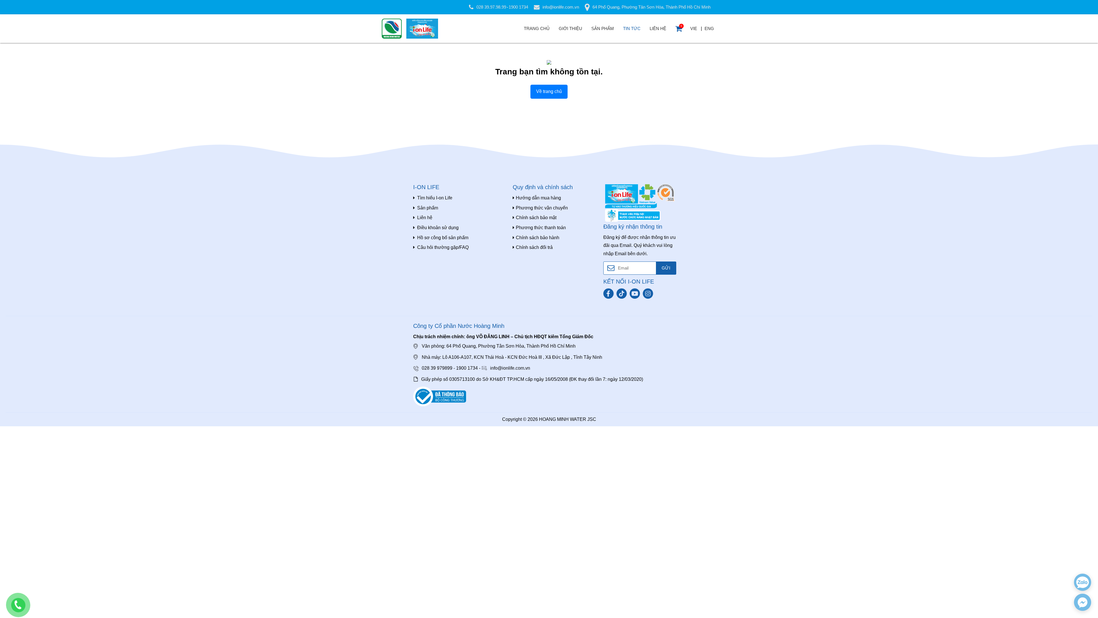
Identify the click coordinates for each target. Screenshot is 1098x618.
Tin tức (631, 28)
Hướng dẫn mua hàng (538, 197)
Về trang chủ (549, 91)
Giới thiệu (570, 28)
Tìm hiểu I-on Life (434, 197)
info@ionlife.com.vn (560, 7)
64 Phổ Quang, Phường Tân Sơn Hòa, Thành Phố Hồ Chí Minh (651, 7)
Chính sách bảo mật (536, 217)
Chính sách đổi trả (534, 247)
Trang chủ (537, 28)
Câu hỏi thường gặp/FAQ (443, 247)
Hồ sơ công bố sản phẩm (442, 237)
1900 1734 (518, 7)
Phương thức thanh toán (541, 227)
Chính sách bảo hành (537, 237)
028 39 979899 (437, 368)
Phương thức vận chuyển (542, 207)
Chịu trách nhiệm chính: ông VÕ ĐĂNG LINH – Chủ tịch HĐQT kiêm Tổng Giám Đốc (503, 336)
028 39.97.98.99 (491, 7)
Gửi (666, 268)
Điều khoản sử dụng (438, 227)
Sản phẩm (602, 28)
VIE (693, 28)
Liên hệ (658, 28)
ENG (709, 28)
